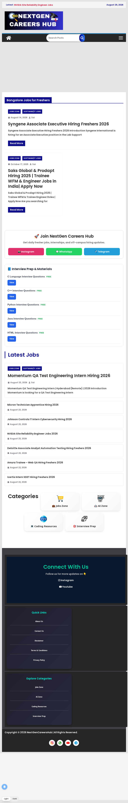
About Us (39, 621)
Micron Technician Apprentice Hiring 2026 (32, 404)
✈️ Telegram (102, 251)
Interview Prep (39, 716)
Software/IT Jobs (32, 111)
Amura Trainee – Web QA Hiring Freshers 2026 (35, 462)
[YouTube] (68, 743)
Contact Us (39, 631)
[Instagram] (52, 743)
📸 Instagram (26, 251)
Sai (33, 117)
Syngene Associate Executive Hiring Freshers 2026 (58, 124)
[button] (10, 798)
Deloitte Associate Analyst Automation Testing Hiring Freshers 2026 (49, 448)
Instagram (67, 580)
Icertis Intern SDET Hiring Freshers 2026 (31, 477)
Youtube (67, 586)
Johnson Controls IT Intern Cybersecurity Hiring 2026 (39, 419)
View (12, 282)
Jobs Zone (14, 111)
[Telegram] (76, 743)
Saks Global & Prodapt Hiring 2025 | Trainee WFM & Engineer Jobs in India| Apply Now (32, 178)
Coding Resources (39, 706)
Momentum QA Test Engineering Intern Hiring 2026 (59, 375)
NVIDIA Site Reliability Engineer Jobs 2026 (32, 433)
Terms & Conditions (39, 650)
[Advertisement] (64, 67)
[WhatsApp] (60, 743)
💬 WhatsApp (64, 251)
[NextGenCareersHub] (8, 38)
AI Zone (39, 697)
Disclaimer (39, 641)
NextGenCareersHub (39, 732)
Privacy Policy (39, 660)
